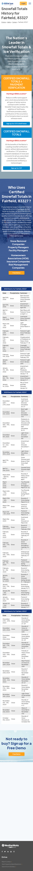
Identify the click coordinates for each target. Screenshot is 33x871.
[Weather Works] (10, 847)
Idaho (9, 22)
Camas (14, 22)
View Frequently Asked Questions (11, 864)
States (3, 22)
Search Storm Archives (8, 866)
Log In (23, 3)
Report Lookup (6, 861)
